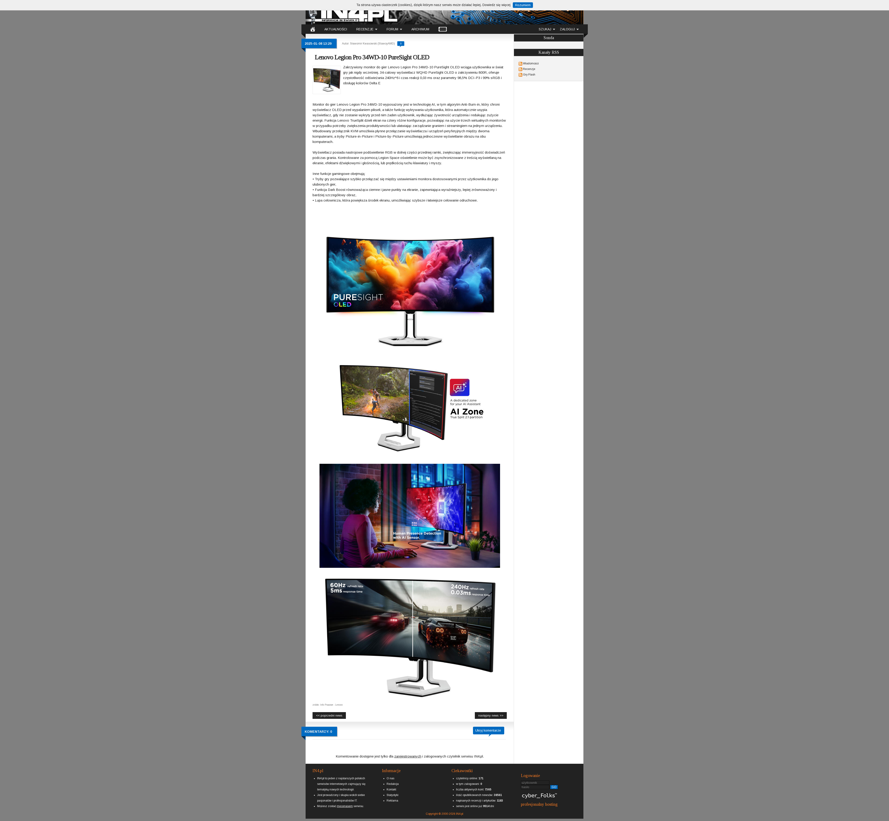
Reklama (392, 800)
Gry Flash (529, 74)
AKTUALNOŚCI (335, 29)
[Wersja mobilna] (442, 29)
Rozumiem (523, 5)
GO (554, 787)
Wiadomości (531, 63)
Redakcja (393, 784)
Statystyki (392, 795)
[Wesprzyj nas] (345, 802)
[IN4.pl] (312, 29)
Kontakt (391, 789)
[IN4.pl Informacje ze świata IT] (352, 12)
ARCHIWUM (420, 29)
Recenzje (529, 69)
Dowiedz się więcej (496, 5)
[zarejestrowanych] (407, 752)
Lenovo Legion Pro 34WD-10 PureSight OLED (372, 57)
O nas (390, 778)
